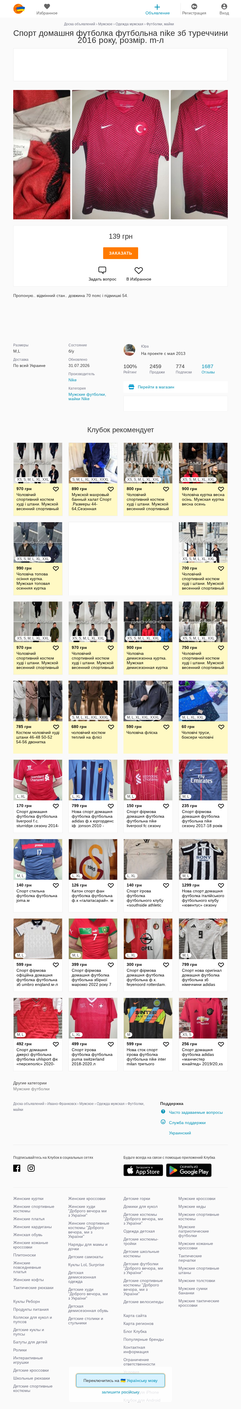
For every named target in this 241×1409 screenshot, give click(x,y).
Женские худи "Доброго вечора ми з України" (87, 1211)
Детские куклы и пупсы (28, 1331)
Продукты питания (31, 1309)
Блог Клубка (135, 1331)
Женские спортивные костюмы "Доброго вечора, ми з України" (88, 1230)
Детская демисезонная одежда (82, 1277)
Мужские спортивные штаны (198, 1270)
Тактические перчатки (190, 1258)
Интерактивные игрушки (28, 1360)
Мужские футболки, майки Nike (87, 396)
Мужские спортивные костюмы (198, 1216)
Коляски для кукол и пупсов (32, 1319)
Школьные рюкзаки (31, 1378)
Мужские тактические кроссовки (198, 1303)
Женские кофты (28, 1279)
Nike (72, 380)
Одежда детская (139, 1231)
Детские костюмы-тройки (140, 1241)
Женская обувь (27, 1234)
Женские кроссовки (87, 1198)
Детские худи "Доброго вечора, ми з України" (88, 1294)
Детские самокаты (85, 1256)
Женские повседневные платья (27, 1267)
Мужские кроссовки (196, 1198)
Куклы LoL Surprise (86, 1264)
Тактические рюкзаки (33, 1287)
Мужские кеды (192, 1206)
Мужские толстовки (196, 1280)
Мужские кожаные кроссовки (195, 1245)
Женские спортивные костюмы (33, 1208)
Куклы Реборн (26, 1301)
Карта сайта (135, 1315)
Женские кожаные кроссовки (30, 1244)
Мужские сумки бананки (192, 1290)
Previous (14, 154)
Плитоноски (24, 1255)
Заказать (120, 253)
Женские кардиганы (32, 1226)
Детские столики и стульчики (85, 1320)
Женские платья (29, 1218)
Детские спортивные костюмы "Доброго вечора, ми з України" (143, 1287)
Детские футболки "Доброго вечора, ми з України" (143, 1268)
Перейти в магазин (156, 387)
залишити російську (120, 1392)
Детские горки (136, 1198)
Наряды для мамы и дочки (88, 1246)
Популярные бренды (143, 1339)
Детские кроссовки (31, 1370)
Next (227, 154)
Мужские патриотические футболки (193, 1231)
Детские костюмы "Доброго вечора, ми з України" (143, 1219)
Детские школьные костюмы (141, 1253)
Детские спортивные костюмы (33, 1388)
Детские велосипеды (143, 1301)
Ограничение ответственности (139, 1361)
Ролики (20, 1350)
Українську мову (142, 1380)
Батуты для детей (30, 1342)
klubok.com (19, 9)
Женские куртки (28, 1198)
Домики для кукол (140, 1206)
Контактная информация (136, 1349)
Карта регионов (138, 1323)
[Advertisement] (120, 64)
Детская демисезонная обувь (88, 1308)
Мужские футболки (31, 1088)
